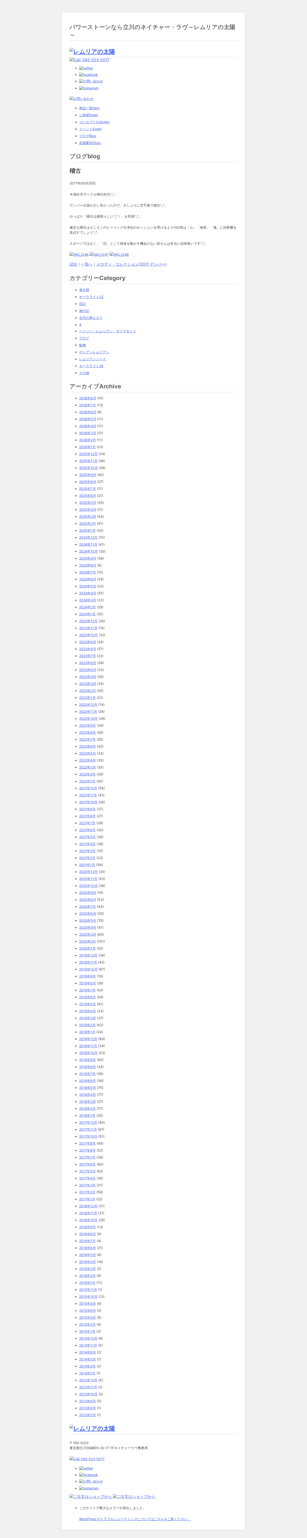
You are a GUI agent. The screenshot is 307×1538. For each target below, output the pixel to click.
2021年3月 (87, 851)
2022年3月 (87, 767)
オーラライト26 (91, 366)
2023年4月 (87, 677)
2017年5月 (87, 1171)
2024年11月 (88, 544)
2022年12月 (88, 704)
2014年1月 (87, 1373)
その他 (84, 373)
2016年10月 (88, 1220)
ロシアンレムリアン (94, 352)
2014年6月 (87, 1352)
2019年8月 (87, 983)
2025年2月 (87, 523)
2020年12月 (88, 872)
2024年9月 (87, 558)
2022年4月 (87, 760)
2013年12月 (88, 1380)
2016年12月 (88, 1206)
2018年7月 (87, 1074)
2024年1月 (87, 614)
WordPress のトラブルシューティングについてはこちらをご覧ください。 (135, 1519)
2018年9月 (87, 1060)
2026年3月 (87, 433)
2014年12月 (88, 1338)
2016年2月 (87, 1276)
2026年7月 (87, 405)
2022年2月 (87, 774)
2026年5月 (87, 419)
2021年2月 (87, 858)
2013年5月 (87, 1415)
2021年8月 (87, 816)
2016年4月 (87, 1262)
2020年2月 (87, 941)
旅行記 (84, 311)
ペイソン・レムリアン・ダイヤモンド (107, 331)
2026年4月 (87, 426)
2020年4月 (87, 927)
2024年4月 (87, 593)
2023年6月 (87, 663)
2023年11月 (88, 628)
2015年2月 (87, 1324)
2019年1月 (87, 1032)
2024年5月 (87, 586)
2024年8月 (87, 565)
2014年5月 (87, 1359)
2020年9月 (87, 893)
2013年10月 (88, 1394)
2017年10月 (88, 1136)
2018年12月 (88, 1039)
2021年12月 (88, 788)
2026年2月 (87, 440)
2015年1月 (87, 1331)
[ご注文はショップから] (91, 1496)
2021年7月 (87, 823)
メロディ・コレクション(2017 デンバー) (131, 264)
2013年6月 (87, 1408)
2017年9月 (87, 1143)
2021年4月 (87, 844)
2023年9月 (87, 642)
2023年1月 (87, 698)
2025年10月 (88, 468)
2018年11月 (88, 1046)
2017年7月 (87, 1157)
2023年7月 (87, 656)
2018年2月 (87, 1108)
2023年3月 (87, 684)
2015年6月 (87, 1310)
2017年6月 (87, 1164)
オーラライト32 (91, 297)
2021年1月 (87, 865)
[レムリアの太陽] (92, 51)
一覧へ (87, 264)
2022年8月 (87, 732)
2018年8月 (87, 1067)
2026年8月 (87, 398)
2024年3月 (87, 600)
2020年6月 (87, 913)
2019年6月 (87, 997)
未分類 (84, 290)
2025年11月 (88, 461)
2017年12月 (88, 1122)
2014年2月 (87, 1366)
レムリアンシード (92, 359)
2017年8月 (87, 1150)
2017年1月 (87, 1199)
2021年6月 (87, 830)
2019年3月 (87, 1018)
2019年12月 (88, 955)
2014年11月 (88, 1345)
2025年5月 (87, 502)
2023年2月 (87, 691)
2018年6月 (87, 1081)
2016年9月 (87, 1227)
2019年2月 (87, 1025)
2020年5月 (87, 920)
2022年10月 (88, 718)
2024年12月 (88, 537)
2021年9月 (87, 809)
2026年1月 (87, 447)
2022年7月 (87, 739)
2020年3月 (87, 934)
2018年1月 (87, 1115)
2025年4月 (87, 509)
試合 (73, 264)
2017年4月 (87, 1178)
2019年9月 (87, 976)
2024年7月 (87, 572)
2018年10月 (88, 1053)
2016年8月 (87, 1234)
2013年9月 (87, 1401)
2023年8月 (87, 649)
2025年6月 (87, 496)
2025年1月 (87, 530)
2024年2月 (87, 607)
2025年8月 (87, 482)
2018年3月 (87, 1101)
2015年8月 (87, 1303)
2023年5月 (87, 670)
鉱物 (82, 345)
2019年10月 (88, 969)
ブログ (87, 136)
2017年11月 (88, 1129)
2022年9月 (87, 725)
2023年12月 (88, 621)
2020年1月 (87, 948)
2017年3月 (87, 1185)
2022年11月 (88, 711)
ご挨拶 (88, 115)
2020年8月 (87, 899)
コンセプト (94, 122)
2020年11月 (88, 879)
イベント (90, 129)
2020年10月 (88, 886)
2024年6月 (87, 579)
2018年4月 (87, 1094)
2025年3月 (87, 516)
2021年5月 (87, 837)
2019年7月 (87, 990)
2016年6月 (87, 1248)
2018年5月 (87, 1088)
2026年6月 (87, 412)
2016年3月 (87, 1269)
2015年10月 (88, 1296)
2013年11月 (88, 1387)
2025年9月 (87, 475)
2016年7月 (87, 1241)
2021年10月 (88, 802)
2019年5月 (87, 1004)
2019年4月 (87, 1011)
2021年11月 (88, 795)
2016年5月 (87, 1255)
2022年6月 (87, 746)
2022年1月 (87, 781)
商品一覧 (89, 108)
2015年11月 (88, 1290)
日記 (82, 304)
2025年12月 (88, 454)
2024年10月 (88, 551)
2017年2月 (87, 1192)
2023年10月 (88, 635)
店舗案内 (90, 143)
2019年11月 (88, 962)
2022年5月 (87, 753)
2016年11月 (88, 1213)
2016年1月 (87, 1283)
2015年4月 (87, 1317)
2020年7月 (87, 906)
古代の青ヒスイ (91, 318)
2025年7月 (87, 489)
